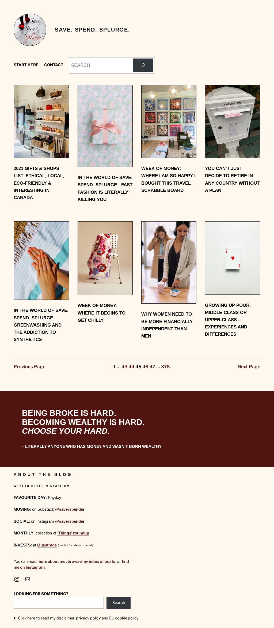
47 (152, 366)
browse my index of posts (91, 561)
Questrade (47, 545)
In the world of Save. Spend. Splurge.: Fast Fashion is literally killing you (105, 188)
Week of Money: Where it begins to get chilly (101, 313)
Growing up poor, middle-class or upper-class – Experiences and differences (228, 320)
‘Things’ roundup (73, 533)
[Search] (143, 65)
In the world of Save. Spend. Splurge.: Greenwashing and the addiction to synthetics (41, 325)
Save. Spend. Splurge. (92, 30)
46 (145, 366)
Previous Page (29, 366)
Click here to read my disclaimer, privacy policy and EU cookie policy (78, 618)
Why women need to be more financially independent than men (167, 325)
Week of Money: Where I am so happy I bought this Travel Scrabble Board (168, 179)
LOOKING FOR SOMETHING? (41, 593)
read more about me (47, 561)
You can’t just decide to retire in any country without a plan (232, 179)
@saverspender (70, 509)
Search (118, 602)
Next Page (249, 366)
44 (131, 366)
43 (124, 366)
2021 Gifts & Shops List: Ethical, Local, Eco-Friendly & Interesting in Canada (39, 183)
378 (165, 366)
